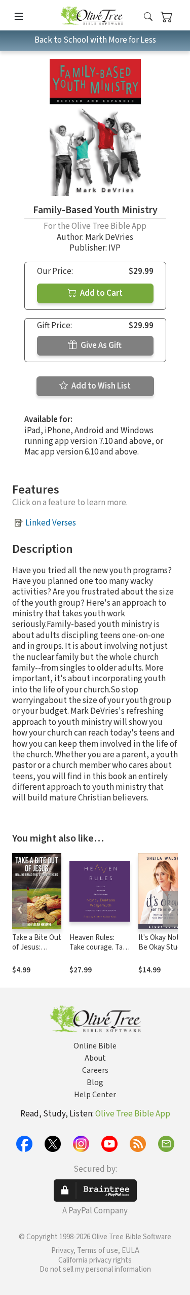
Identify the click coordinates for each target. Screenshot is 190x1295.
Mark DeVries (109, 237)
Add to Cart (101, 293)
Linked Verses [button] (50, 523)
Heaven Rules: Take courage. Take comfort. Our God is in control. (99, 952)
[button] (148, 17)
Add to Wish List (100, 386)
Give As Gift (100, 345)
